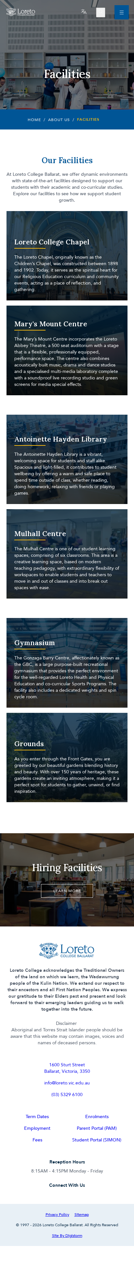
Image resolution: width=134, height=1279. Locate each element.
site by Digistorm (67, 1235)
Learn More (67, 891)
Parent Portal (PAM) (97, 1128)
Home (34, 119)
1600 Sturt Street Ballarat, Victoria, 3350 (67, 1068)
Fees (37, 1139)
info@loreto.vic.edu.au (67, 1082)
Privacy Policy (57, 1214)
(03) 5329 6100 (67, 1094)
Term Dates (37, 1116)
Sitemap (81, 1214)
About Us (59, 119)
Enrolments (97, 1116)
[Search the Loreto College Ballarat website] (100, 12)
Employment (37, 1128)
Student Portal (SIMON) (96, 1139)
